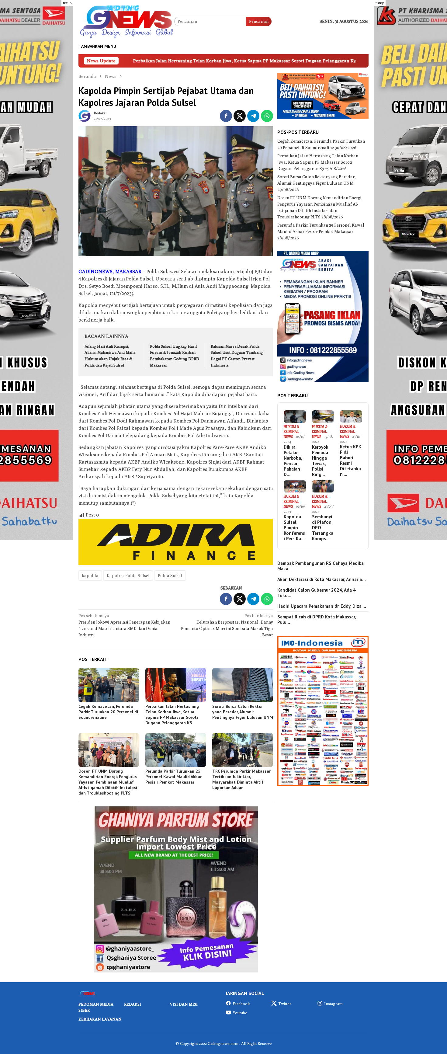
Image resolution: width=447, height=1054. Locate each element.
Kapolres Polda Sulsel (128, 575)
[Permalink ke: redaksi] (84, 115)
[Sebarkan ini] (226, 116)
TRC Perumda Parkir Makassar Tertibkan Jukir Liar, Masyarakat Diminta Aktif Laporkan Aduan (241, 779)
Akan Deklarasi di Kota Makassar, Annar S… (321, 579)
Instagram (333, 1003)
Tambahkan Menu (97, 46)
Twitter (284, 1003)
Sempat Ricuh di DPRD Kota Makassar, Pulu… (316, 619)
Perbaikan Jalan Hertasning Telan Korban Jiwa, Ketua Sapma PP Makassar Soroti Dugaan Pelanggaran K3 (168, 60)
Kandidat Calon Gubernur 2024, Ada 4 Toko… (316, 592)
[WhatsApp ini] (267, 116)
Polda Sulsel (170, 575)
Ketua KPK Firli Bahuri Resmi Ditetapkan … (350, 460)
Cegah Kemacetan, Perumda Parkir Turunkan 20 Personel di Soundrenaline (108, 712)
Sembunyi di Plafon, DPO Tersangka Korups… (322, 527)
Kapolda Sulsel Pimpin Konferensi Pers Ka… (294, 527)
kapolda (90, 575)
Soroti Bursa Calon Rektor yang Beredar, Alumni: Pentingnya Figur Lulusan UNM (242, 712)
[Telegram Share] (253, 116)
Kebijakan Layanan (100, 1019)
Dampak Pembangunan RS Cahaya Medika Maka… (320, 566)
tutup (67, 3)
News (288, 437)
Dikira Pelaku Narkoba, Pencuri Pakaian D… (293, 460)
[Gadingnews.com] (126, 21)
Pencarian (259, 21)
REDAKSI (132, 1004)
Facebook (241, 1003)
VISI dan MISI (184, 1004)
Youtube (240, 1012)
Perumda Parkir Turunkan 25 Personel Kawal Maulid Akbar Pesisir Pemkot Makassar (173, 776)
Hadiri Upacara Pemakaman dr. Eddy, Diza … (321, 606)
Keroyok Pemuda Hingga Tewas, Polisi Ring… (320, 460)
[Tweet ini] (240, 116)
